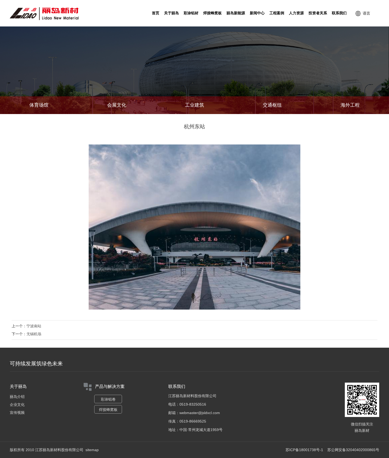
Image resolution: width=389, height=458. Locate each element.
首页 (155, 13)
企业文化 (17, 404)
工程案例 (276, 13)
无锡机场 (33, 334)
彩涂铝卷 (108, 399)
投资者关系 (318, 13)
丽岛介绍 (17, 396)
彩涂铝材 (191, 13)
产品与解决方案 (110, 386)
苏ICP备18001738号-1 (304, 450)
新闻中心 (257, 13)
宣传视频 (17, 412)
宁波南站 (33, 326)
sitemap (92, 450)
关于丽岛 (171, 13)
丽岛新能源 (236, 13)
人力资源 (296, 13)
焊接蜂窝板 (212, 13)
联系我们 (339, 13)
